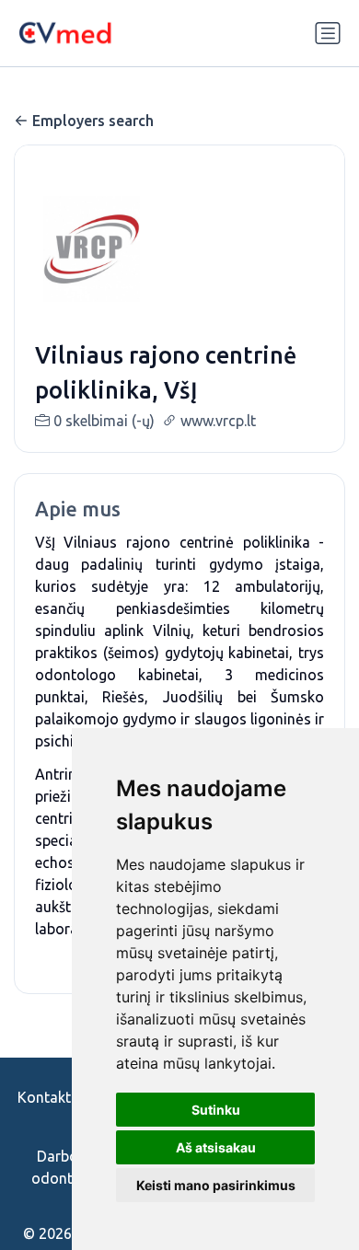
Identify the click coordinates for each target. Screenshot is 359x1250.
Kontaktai (50, 1097)
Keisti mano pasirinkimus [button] (215, 1185)
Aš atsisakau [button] (216, 1147)
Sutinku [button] (215, 1109)
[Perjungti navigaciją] (327, 33)
